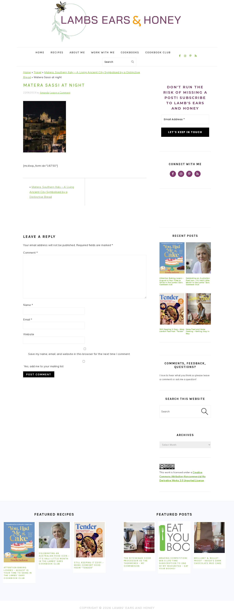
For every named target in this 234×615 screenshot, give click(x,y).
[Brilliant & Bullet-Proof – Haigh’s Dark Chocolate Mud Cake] (209, 537)
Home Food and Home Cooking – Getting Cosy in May (198, 331)
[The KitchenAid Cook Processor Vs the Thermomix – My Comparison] (139, 537)
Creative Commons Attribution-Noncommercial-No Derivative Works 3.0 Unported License (182, 476)
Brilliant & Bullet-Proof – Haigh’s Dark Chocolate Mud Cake (207, 561)
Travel (37, 72)
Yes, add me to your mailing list (43, 366)
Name (28, 305)
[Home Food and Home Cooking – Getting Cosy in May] (198, 309)
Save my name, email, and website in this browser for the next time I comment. (79, 354)
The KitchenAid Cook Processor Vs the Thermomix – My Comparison (137, 562)
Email (27, 319)
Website (28, 334)
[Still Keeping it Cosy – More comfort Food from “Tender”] (171, 309)
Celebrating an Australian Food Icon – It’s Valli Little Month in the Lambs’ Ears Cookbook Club (198, 281)
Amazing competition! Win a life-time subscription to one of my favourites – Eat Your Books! (173, 563)
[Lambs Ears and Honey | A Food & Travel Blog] (117, 44)
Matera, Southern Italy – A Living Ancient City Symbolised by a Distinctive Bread (51, 192)
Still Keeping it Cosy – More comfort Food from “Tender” (171, 330)
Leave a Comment (60, 92)
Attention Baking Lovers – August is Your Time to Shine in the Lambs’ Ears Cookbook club (171, 281)
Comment (30, 252)
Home (27, 72)
